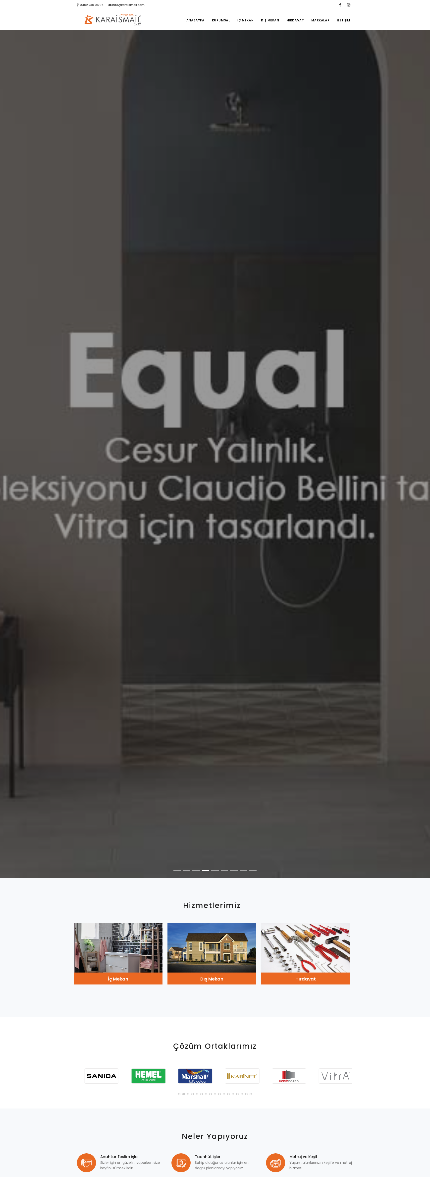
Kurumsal (221, 20)
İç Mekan (245, 20)
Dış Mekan (270, 20)
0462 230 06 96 (91, 5)
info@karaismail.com (128, 5)
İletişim (343, 20)
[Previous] (9, 457)
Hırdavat (295, 20)
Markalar (320, 20)
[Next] (420, 457)
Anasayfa (195, 20)
